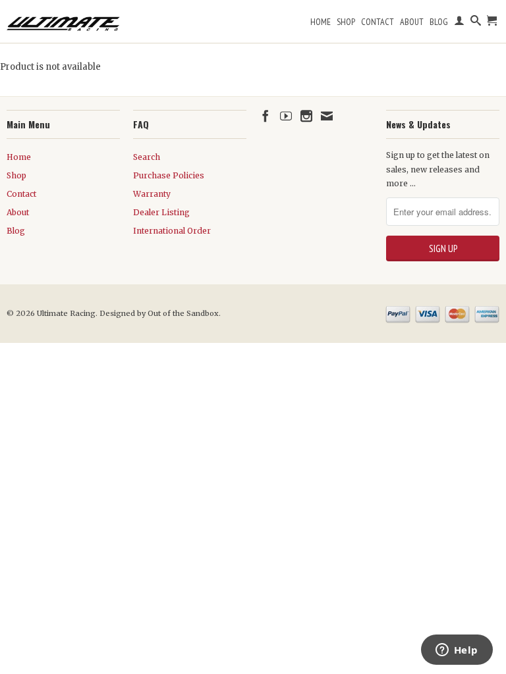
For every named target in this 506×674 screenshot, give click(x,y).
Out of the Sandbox (183, 313)
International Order (172, 231)
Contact (377, 22)
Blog (439, 22)
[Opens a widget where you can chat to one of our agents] (456, 651)
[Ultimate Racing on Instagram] (306, 116)
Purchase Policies (168, 175)
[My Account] (459, 23)
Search (146, 157)
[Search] (475, 23)
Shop (346, 22)
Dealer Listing (161, 212)
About (412, 22)
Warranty (152, 194)
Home (320, 22)
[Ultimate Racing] (63, 20)
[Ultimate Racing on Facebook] (265, 116)
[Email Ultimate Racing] (327, 116)
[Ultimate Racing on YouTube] (286, 116)
